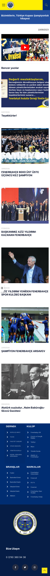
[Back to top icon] (44, 570)
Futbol (12, 473)
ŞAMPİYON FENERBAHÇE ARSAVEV (23, 351)
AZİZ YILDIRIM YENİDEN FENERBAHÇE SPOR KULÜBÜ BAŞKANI (24, 293)
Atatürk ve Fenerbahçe (35, 456)
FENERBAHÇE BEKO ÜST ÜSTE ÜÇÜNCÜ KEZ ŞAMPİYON (20, 174)
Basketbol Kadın (15, 482)
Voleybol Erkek (15, 486)
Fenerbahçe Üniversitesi (35, 473)
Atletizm (12, 496)
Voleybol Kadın (14, 491)
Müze (32, 446)
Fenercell (34, 478)
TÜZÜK (12, 437)
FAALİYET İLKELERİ (16, 441)
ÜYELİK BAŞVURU (15, 446)
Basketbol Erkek (15, 477)
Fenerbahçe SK (36, 432)
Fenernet (34, 487)
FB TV (33, 482)
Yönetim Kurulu (35, 451)
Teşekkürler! (9, 115)
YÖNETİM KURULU (15, 450)
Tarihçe (33, 442)
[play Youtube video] (25, 47)
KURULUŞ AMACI (15, 432)
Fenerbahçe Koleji (36, 497)
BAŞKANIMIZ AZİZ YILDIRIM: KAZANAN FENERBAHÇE (18, 233)
